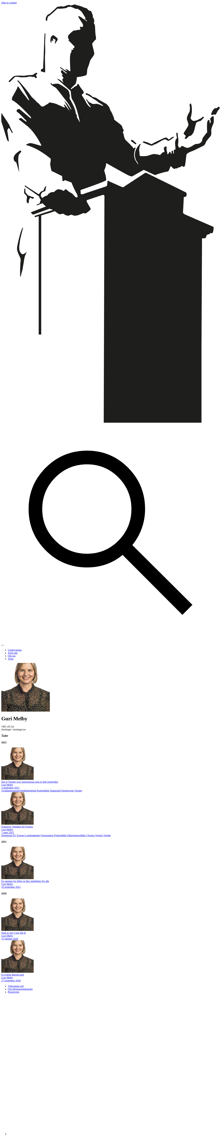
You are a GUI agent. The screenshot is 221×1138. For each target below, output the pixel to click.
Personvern (13, 992)
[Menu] (2, 645)
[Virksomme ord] (110, 422)
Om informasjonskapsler (20, 989)
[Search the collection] (110, 641)
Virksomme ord (16, 986)
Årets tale (12, 653)
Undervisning (15, 650)
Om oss (12, 655)
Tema (10, 658)
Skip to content (9, 2)
